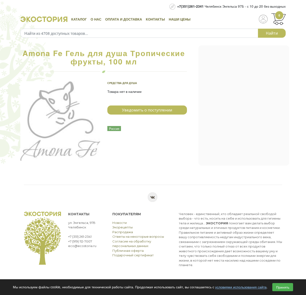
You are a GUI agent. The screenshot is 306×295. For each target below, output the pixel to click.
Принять (282, 287)
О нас (96, 19)
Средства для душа (122, 83)
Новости (119, 223)
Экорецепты (122, 227)
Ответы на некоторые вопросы (138, 236)
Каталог (79, 19)
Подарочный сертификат (133, 255)
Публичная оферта (128, 251)
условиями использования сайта (241, 287)
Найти (272, 33)
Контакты (155, 19)
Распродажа (122, 232)
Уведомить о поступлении (147, 110)
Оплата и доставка (123, 19)
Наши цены (180, 19)
